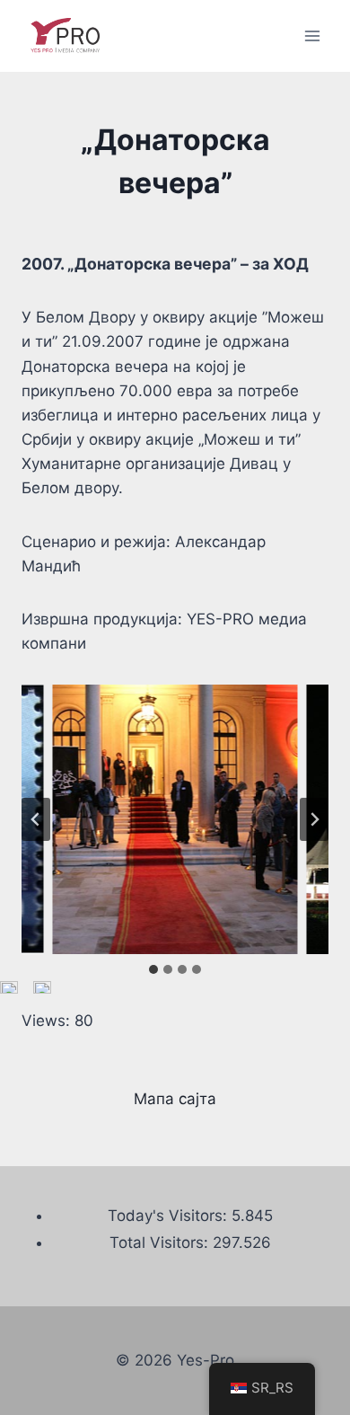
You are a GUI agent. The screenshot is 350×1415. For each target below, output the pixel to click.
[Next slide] (314, 819)
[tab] (153, 969)
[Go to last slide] (36, 819)
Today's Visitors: (170, 1216)
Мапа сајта (175, 1099)
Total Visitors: (161, 1242)
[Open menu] (311, 35)
